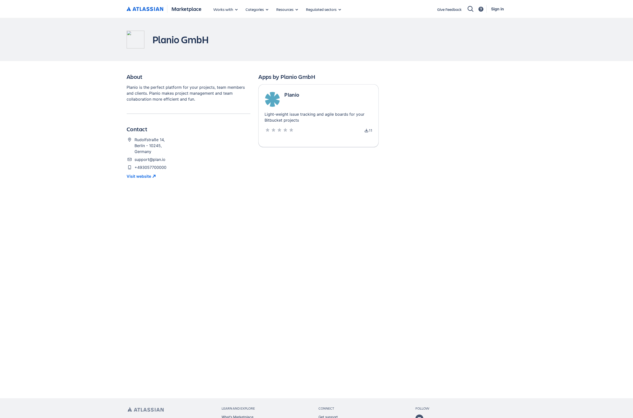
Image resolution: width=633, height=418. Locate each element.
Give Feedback (449, 9)
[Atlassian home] (145, 9)
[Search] (470, 9)
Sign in (497, 8)
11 (370, 130)
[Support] (480, 9)
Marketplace (186, 8)
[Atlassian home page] (146, 409)
